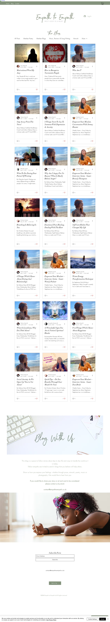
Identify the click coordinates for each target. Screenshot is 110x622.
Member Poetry (28, 38)
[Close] (108, 619)
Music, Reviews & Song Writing (59, 38)
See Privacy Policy (51, 620)
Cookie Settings (92, 619)
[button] (102, 3)
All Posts (17, 38)
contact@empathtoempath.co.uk (55, 489)
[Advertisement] (51, 608)
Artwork (75, 38)
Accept (102, 619)
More (83, 38)
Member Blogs (41, 38)
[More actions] (37, 66)
